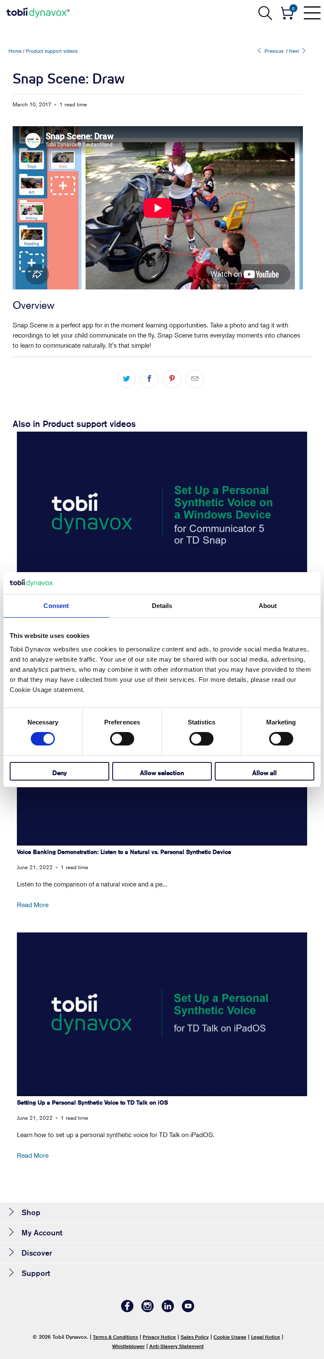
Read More (33, 904)
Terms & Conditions (115, 1337)
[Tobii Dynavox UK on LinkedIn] (168, 1309)
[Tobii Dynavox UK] (38, 12)
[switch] (122, 739)
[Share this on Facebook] (149, 379)
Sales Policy (195, 1337)
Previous (273, 51)
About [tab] (268, 605)
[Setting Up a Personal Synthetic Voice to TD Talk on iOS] (162, 1014)
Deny (59, 773)
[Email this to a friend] (195, 379)
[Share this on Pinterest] (172, 379)
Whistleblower (128, 1346)
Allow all (264, 773)
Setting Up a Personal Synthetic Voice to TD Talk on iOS (92, 1102)
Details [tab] (162, 605)
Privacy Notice (159, 1337)
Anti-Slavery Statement (176, 1346)
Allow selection (162, 773)
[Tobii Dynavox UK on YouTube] (188, 1309)
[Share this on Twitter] (126, 379)
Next (294, 51)
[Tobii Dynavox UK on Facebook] (127, 1309)
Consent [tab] (56, 605)
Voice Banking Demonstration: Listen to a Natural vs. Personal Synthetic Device (124, 852)
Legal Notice (265, 1337)
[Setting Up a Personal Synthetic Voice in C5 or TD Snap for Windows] (162, 513)
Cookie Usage (229, 1337)
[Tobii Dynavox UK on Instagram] (147, 1309)
